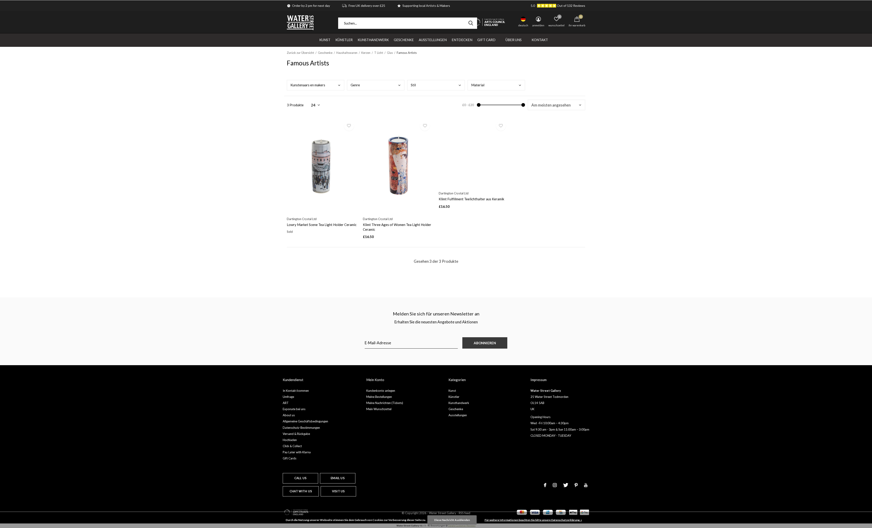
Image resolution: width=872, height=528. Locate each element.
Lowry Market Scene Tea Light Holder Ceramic (322, 225)
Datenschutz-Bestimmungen (301, 427)
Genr (355, 85)
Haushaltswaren (346, 53)
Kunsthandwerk (373, 40)
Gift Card (486, 40)
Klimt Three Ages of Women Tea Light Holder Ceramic (397, 227)
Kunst (324, 40)
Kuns (307, 85)
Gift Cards (289, 458)
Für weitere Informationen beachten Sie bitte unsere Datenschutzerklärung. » (533, 520)
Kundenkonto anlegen (380, 390)
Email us (337, 478)
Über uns (513, 40)
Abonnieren (485, 343)
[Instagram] (555, 485)
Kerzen (365, 53)
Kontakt (540, 40)
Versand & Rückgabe (296, 434)
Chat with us (301, 491)
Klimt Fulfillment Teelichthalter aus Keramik (471, 199)
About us (289, 415)
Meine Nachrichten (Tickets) (384, 403)
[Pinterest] (576, 485)
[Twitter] (565, 485)
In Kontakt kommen (296, 390)
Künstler (344, 40)
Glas (390, 53)
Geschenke (404, 40)
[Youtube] (585, 485)
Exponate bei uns (294, 409)
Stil (413, 85)
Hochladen (290, 440)
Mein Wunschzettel (378, 409)
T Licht (378, 53)
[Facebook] (545, 485)
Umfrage (288, 397)
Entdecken (462, 40)
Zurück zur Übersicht (300, 53)
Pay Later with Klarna (297, 452)
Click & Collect (292, 446)
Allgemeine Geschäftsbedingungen (305, 421)
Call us (300, 478)
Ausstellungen (433, 40)
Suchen (470, 23)
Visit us (338, 491)
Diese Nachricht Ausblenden (452, 520)
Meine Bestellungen (379, 397)
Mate (477, 85)
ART (286, 403)
